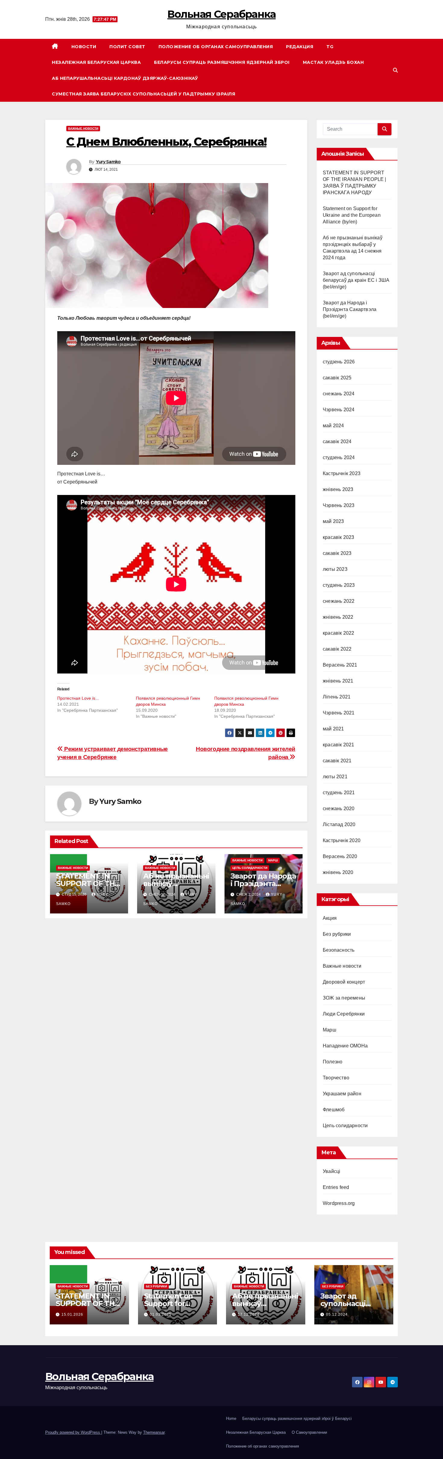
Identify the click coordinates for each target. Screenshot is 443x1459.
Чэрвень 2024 (338, 409)
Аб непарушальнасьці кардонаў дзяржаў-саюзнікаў (125, 78)
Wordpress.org (339, 1203)
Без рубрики (337, 934)
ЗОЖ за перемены (344, 997)
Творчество (336, 1077)
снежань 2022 (338, 601)
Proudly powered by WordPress (73, 1432)
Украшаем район (342, 1093)
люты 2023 (335, 569)
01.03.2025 (160, 1314)
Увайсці (331, 1171)
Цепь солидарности (249, 867)
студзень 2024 (339, 457)
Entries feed (336, 1187)
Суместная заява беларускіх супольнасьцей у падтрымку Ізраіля (143, 94)
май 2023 (333, 521)
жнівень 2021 (338, 680)
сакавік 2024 (337, 441)
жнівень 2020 (338, 872)
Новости (83, 46)
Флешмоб (333, 1109)
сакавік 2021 (337, 760)
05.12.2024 (337, 1314)
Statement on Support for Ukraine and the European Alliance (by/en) (352, 215)
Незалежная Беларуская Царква (96, 62)
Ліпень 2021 (336, 696)
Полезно (332, 1061)
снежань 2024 (338, 393)
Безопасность (338, 950)
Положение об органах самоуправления (216, 46)
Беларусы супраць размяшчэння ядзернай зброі (222, 62)
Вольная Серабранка (221, 14)
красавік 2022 (338, 633)
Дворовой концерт (344, 982)
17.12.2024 (248, 1314)
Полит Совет (127, 46)
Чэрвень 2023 (338, 505)
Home (231, 1418)
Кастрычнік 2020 (341, 840)
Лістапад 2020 (339, 824)
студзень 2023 (339, 585)
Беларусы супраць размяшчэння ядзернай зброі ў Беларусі (297, 1418)
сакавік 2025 (337, 377)
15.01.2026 (72, 1314)
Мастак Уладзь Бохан (333, 62)
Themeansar (154, 1432)
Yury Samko (108, 161)
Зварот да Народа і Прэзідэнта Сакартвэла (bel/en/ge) (349, 309)
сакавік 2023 (337, 553)
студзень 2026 (339, 361)
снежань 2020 (338, 808)
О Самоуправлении (309, 1432)
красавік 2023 (338, 537)
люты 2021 (335, 776)
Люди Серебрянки (344, 1013)
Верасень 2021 (340, 664)
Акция (330, 918)
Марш (273, 860)
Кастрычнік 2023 (341, 473)
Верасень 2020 (340, 856)
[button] (395, 70)
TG (329, 46)
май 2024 (333, 425)
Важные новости (83, 128)
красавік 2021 (338, 744)
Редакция (299, 46)
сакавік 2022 (337, 649)
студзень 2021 (339, 792)
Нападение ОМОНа (345, 1045)
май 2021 (333, 728)
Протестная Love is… (78, 698)
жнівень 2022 (338, 617)
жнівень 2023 (338, 489)
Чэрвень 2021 (338, 712)
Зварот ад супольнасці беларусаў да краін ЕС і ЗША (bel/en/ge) (356, 280)
